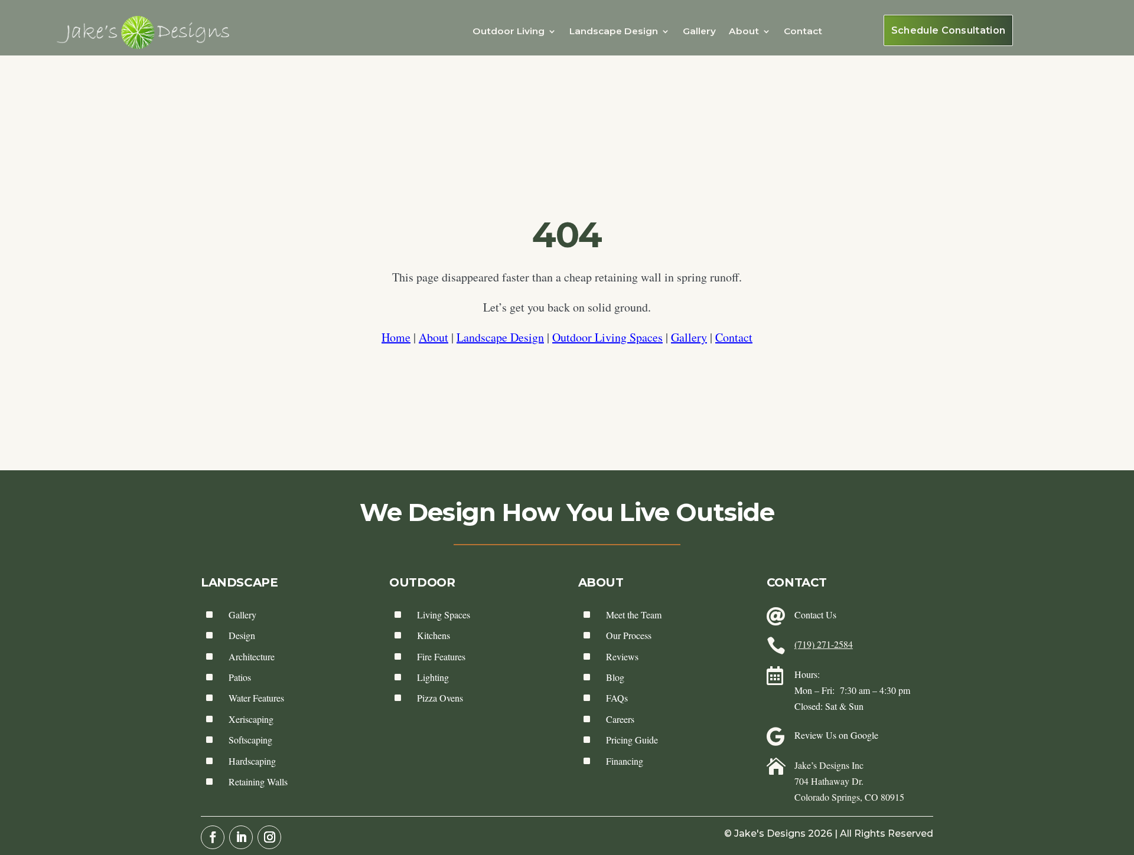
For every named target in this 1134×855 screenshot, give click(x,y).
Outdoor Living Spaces (607, 337)
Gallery (699, 31)
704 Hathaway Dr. (828, 781)
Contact (803, 31)
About (433, 337)
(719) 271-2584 (823, 644)
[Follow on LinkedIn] (241, 837)
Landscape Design (500, 337)
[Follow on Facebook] (212, 837)
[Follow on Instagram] (269, 837)
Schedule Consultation (948, 30)
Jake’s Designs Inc (828, 765)
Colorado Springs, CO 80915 (849, 797)
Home (396, 337)
